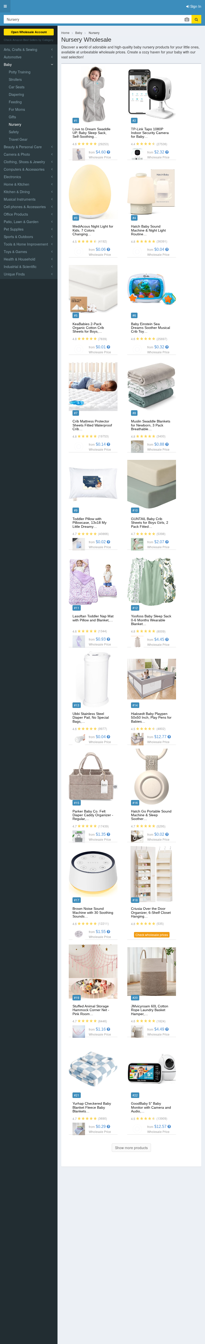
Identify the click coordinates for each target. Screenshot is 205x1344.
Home (65, 32)
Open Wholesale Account (29, 32)
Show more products (131, 1147)
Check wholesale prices (152, 935)
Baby (78, 32)
